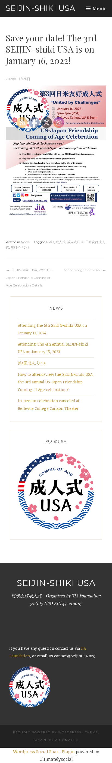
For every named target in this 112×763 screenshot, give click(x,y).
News (25, 242)
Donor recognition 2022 (82, 270)
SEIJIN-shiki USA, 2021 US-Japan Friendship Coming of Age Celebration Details (29, 277)
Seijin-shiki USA (44, 8)
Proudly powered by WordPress (47, 732)
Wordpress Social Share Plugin (44, 752)
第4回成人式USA (32, 362)
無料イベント (20, 247)
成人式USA (75, 242)
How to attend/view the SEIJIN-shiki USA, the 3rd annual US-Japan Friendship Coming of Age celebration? (56, 382)
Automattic (66, 740)
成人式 (61, 242)
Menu (99, 8)
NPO (50, 242)
